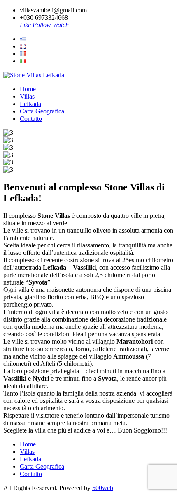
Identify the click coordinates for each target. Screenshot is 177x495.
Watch (61, 24)
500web (102, 487)
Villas (27, 96)
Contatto (31, 118)
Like (26, 24)
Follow (43, 24)
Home (28, 89)
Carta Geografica (42, 111)
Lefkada (30, 103)
